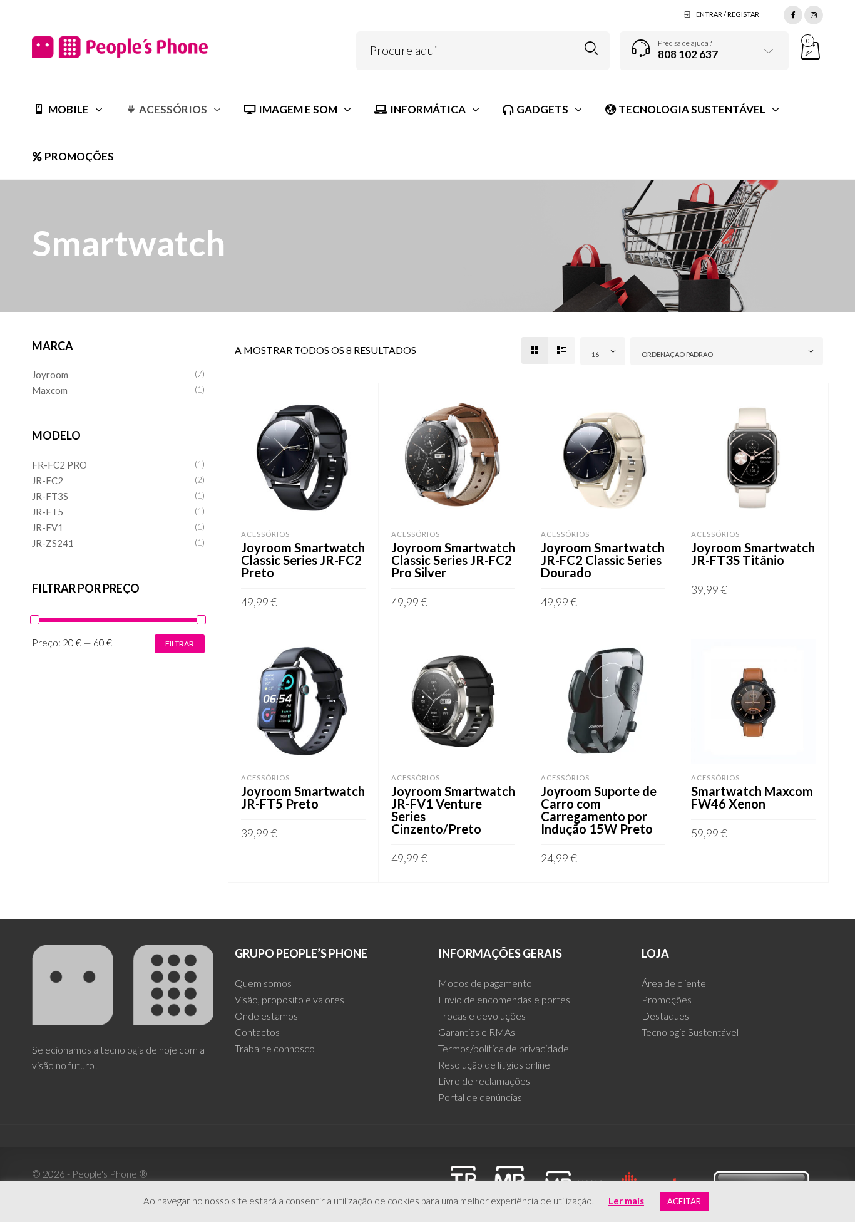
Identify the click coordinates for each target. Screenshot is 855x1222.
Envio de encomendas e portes (504, 999)
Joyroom (50, 374)
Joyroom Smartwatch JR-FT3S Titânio (753, 553)
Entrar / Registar (727, 14)
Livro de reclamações (484, 1081)
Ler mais (626, 1200)
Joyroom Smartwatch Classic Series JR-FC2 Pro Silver (453, 560)
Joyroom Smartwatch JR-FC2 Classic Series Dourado (603, 560)
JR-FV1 (47, 527)
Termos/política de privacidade (503, 1048)
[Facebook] (793, 13)
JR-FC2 (47, 480)
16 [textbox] (595, 354)
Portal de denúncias (480, 1097)
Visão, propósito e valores (289, 999)
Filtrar (179, 643)
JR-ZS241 (53, 543)
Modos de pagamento (485, 983)
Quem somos (263, 983)
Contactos (257, 1032)
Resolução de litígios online (494, 1064)
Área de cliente (674, 983)
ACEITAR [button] (684, 1201)
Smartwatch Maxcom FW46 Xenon (752, 797)
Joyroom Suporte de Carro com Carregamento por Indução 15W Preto (599, 810)
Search (591, 48)
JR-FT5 (47, 511)
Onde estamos (266, 1016)
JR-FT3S (50, 496)
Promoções (667, 999)
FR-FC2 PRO (59, 464)
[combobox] (602, 351)
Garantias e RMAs (476, 1032)
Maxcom (50, 390)
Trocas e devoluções (482, 1016)
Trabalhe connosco (275, 1048)
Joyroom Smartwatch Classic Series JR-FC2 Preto (303, 560)
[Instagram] (813, 13)
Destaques (665, 1016)
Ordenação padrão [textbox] (677, 354)
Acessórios (265, 534)
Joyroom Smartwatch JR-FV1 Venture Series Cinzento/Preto (453, 810)
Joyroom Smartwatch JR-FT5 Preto (303, 797)
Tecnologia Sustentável (690, 1032)
